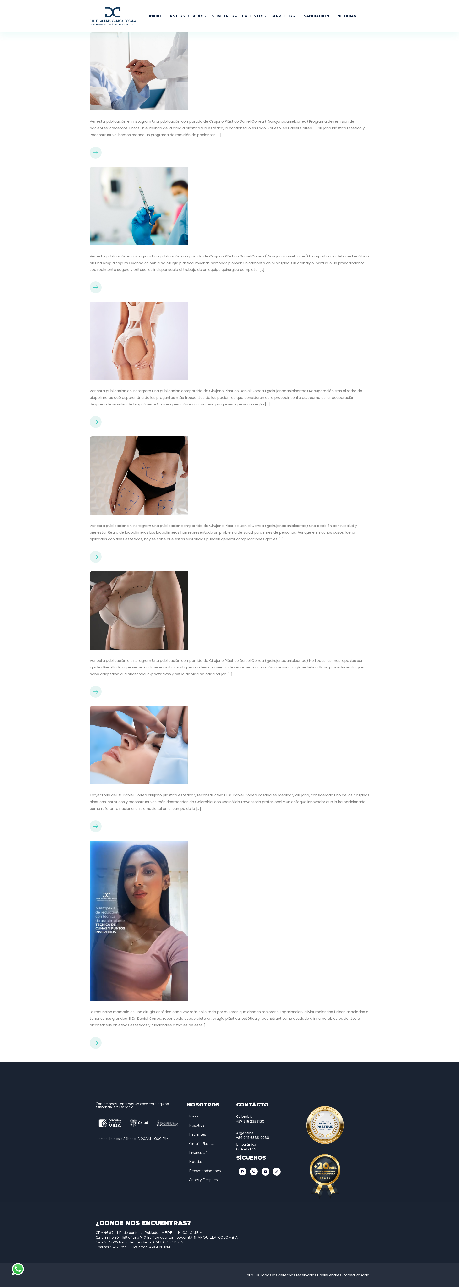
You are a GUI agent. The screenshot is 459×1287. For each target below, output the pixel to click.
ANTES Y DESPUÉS (186, 16)
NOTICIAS (346, 16)
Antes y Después (203, 1180)
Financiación (199, 1152)
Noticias (195, 1162)
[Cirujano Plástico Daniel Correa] (113, 15)
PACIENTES (252, 16)
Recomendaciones (205, 1171)
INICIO (155, 16)
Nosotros (196, 1125)
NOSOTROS (223, 16)
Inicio (193, 1116)
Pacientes (197, 1134)
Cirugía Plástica (201, 1143)
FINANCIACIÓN (314, 16)
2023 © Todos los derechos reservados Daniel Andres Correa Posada (308, 1274)
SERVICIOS (282, 16)
